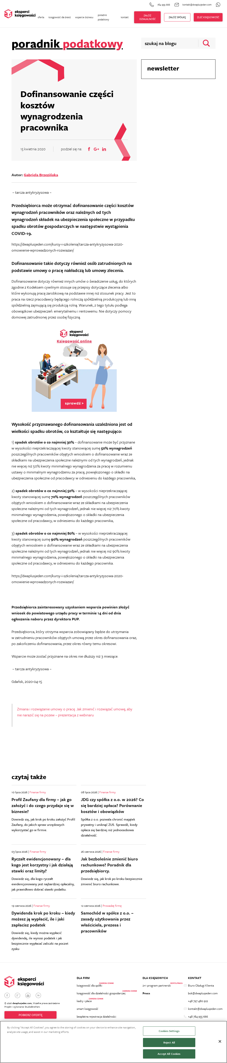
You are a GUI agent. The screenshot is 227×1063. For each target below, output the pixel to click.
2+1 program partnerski (157, 985)
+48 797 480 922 (198, 1001)
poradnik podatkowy (103, 17)
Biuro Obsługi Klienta (201, 985)
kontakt (125, 17)
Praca (146, 993)
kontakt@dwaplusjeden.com (205, 1008)
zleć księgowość (208, 17)
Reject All (169, 1042)
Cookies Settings (169, 1031)
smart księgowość (87, 1008)
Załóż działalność (147, 17)
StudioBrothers (32, 1006)
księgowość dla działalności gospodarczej (101, 993)
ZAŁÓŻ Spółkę (177, 17)
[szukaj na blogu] (205, 43)
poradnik (67, 43)
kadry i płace (84, 1001)
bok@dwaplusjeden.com (203, 993)
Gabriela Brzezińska (41, 175)
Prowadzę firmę (112, 905)
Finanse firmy (37, 792)
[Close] (220, 1041)
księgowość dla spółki (89, 985)
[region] (113, 1042)
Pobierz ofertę (31, 1014)
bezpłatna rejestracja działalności (96, 1016)
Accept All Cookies (169, 1054)
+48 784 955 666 (198, 1016)
